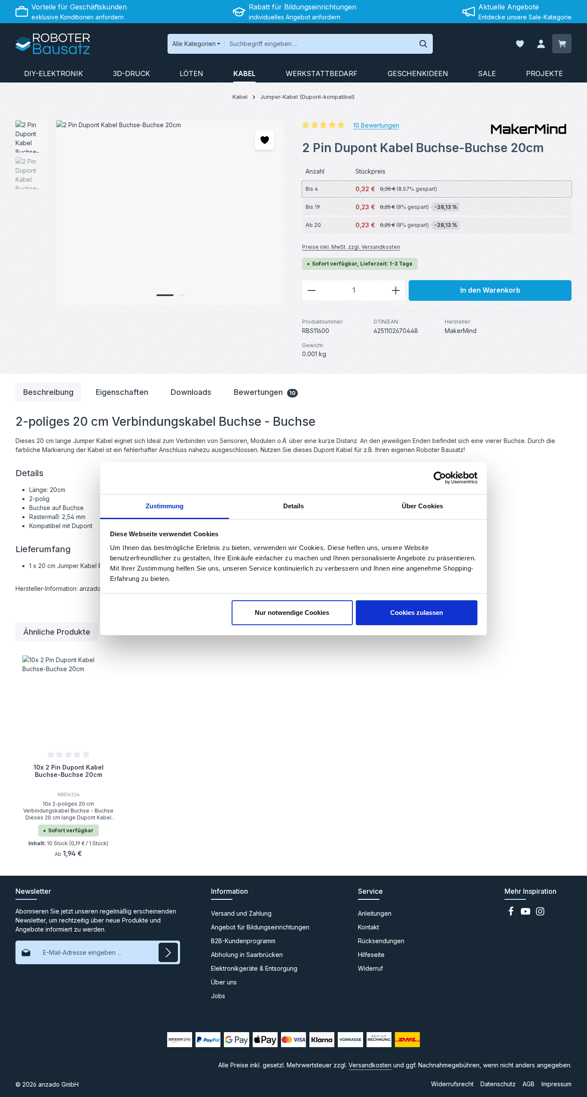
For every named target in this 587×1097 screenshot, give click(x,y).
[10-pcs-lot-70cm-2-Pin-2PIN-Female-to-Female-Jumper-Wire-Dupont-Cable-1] (170, 212)
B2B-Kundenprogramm (243, 940)
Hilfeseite (371, 954)
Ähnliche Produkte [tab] (56, 631)
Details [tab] (293, 506)
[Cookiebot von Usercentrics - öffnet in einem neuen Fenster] (439, 477)
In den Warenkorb (490, 290)
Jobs (218, 995)
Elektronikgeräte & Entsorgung (254, 968)
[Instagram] (540, 913)
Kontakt (368, 927)
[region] (150, 212)
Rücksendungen (381, 940)
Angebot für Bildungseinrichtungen (260, 927)
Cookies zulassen (416, 612)
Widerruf (370, 968)
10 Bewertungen (376, 124)
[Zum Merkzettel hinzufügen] (264, 140)
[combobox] (319, 44)
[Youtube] (526, 913)
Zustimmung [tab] (165, 506)
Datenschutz (498, 1084)
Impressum (556, 1084)
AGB (529, 1084)
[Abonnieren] (168, 952)
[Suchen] (423, 44)
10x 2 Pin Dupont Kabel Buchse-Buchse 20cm (69, 771)
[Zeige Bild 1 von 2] (165, 295)
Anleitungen (374, 913)
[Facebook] (511, 913)
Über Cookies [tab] (422, 506)
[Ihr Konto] (540, 44)
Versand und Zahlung (241, 913)
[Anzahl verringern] (311, 290)
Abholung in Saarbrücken (247, 954)
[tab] (48, 392)
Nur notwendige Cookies (292, 612)
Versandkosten (370, 1065)
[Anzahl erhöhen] (396, 290)
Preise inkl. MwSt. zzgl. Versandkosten (351, 247)
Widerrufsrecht (452, 1084)
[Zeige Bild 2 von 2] (181, 295)
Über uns (224, 982)
